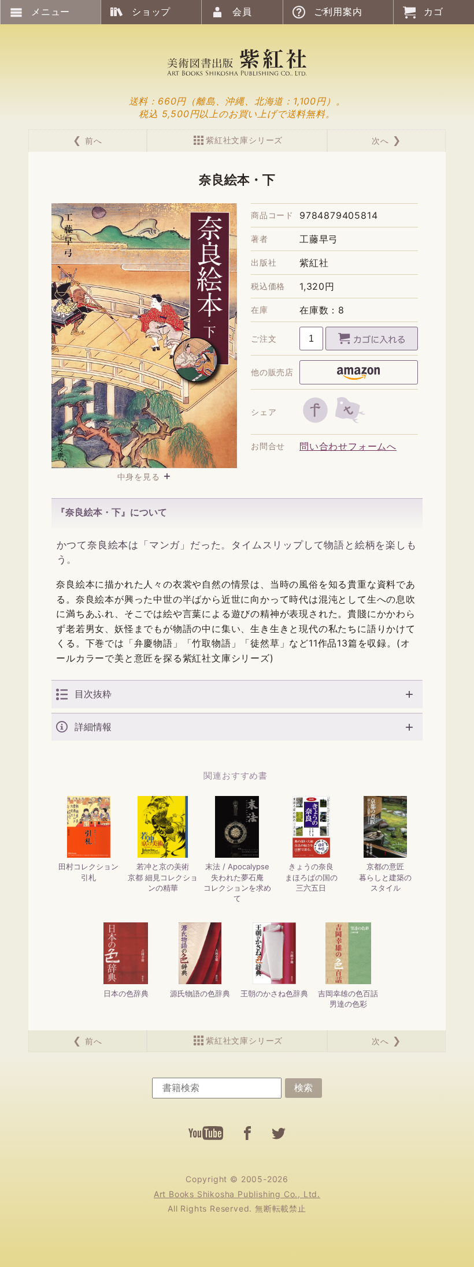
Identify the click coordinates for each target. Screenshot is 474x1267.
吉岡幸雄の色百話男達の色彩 (348, 998)
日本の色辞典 (126, 993)
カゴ (433, 11)
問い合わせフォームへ (348, 446)
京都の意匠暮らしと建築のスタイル (385, 877)
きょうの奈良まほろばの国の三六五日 (311, 877)
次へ (380, 140)
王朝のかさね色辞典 (274, 993)
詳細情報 (93, 727)
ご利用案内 (338, 11)
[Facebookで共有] (315, 410)
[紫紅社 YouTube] (205, 1133)
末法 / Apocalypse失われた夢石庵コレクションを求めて (237, 882)
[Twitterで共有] (350, 410)
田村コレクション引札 (88, 871)
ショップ (151, 11)
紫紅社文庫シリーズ (244, 140)
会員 (242, 11)
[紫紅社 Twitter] (279, 1133)
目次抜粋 (93, 694)
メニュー (50, 11)
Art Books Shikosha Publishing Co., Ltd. (237, 1194)
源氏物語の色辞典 (200, 993)
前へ (93, 140)
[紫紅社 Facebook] (247, 1133)
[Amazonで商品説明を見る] (358, 372)
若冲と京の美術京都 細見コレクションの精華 (163, 877)
